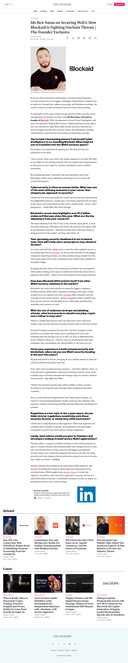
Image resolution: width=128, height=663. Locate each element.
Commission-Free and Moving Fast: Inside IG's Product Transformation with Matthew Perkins (47, 544)
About (67, 650)
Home (35, 11)
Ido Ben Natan (69, 472)
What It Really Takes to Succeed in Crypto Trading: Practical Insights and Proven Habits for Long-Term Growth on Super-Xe (15, 605)
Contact (74, 650)
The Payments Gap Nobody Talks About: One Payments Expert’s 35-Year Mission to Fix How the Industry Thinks (111, 545)
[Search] (11, 4)
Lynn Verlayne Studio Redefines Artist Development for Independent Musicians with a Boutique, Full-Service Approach (47, 605)
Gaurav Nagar (36, 36)
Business (43, 11)
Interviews (70, 11)
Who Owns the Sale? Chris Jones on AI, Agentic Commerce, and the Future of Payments (80, 544)
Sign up (54, 650)
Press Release (83, 11)
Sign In (110, 4)
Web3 (52, 11)
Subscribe (119, 4)
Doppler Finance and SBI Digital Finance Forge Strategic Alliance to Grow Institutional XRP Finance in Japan (79, 603)
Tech (93, 11)
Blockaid (56, 252)
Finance (60, 11)
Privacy (61, 650)
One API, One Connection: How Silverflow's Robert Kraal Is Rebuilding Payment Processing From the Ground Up (16, 547)
